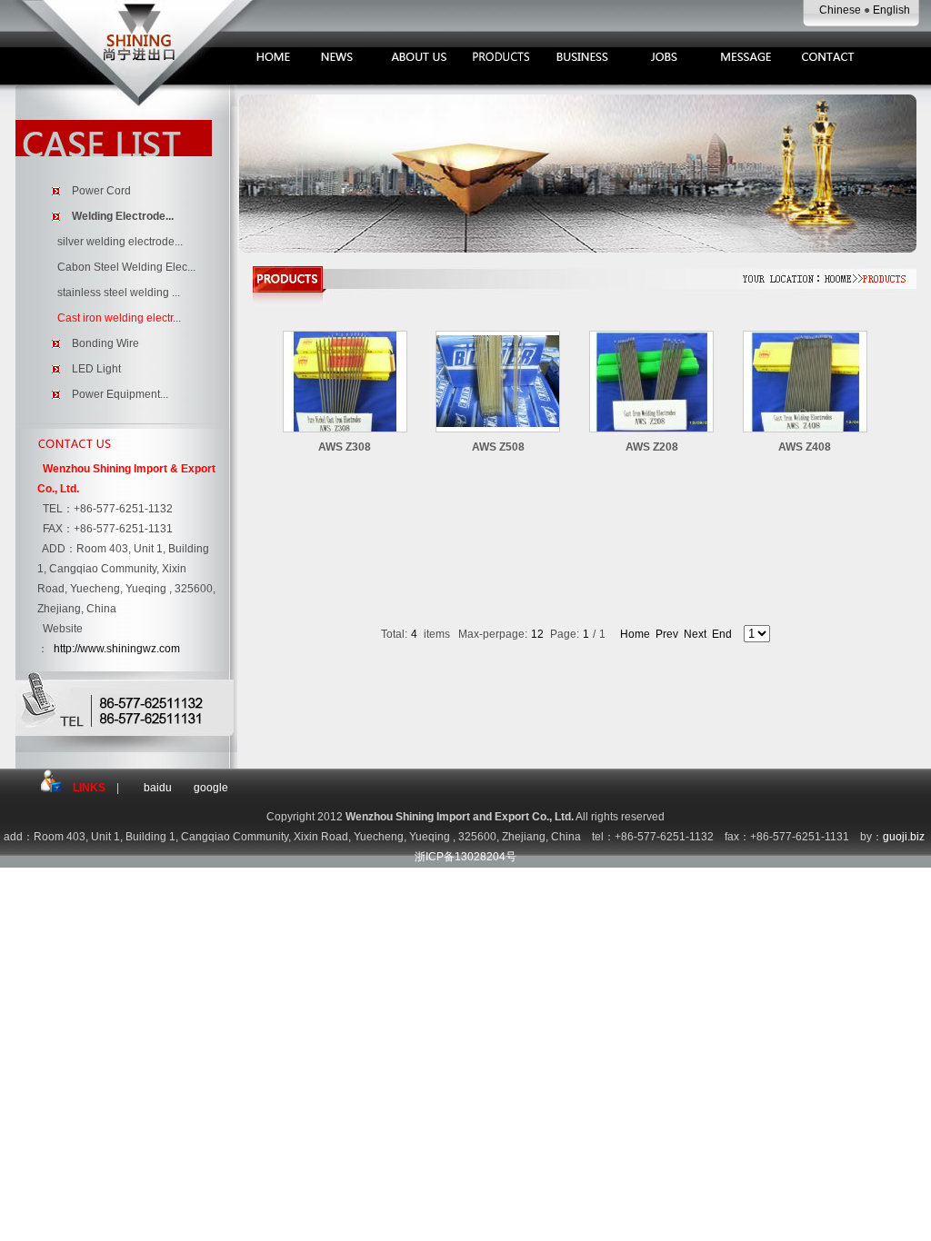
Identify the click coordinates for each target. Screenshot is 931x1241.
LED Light (96, 368)
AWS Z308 (344, 447)
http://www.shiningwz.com (117, 648)
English (891, 10)
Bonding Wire (105, 343)
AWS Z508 (498, 447)
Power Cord (101, 190)
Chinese (841, 10)
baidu (158, 787)
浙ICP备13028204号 (465, 856)
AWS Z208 (652, 447)
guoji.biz (904, 836)
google (211, 787)
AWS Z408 (804, 447)
